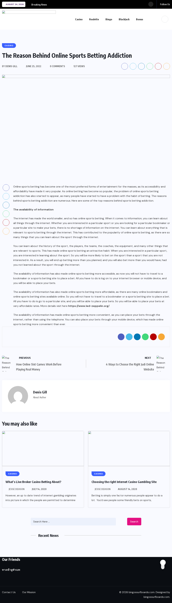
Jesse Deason (17, 489)
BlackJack (124, 19)
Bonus (139, 19)
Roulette (94, 19)
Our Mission (29, 592)
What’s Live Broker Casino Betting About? (33, 482)
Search (134, 521)
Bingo (108, 19)
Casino (79, 19)
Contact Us (9, 592)
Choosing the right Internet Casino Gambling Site (124, 482)
